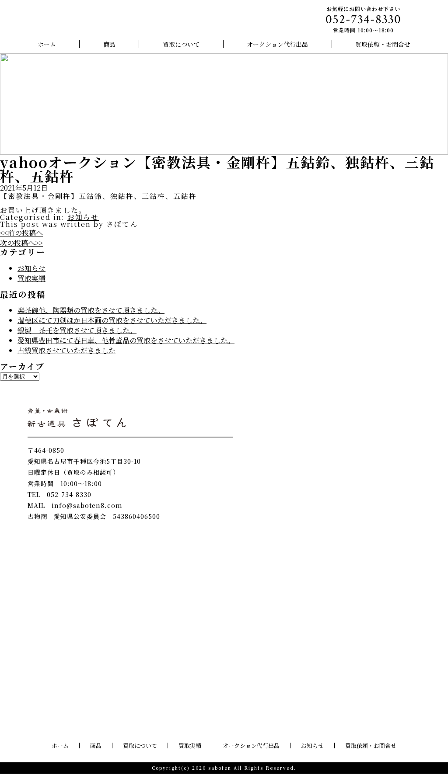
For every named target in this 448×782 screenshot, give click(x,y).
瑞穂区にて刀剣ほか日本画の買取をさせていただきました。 (112, 320)
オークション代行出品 (277, 44)
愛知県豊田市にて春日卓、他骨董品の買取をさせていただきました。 (126, 340)
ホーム (47, 44)
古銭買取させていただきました (67, 350)
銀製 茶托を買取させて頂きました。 (77, 330)
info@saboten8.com (87, 505)
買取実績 (32, 278)
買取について (181, 44)
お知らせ (83, 217)
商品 (109, 44)
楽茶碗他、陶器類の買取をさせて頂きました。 (91, 310)
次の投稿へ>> (21, 243)
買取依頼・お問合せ (382, 44)
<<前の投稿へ (21, 233)
